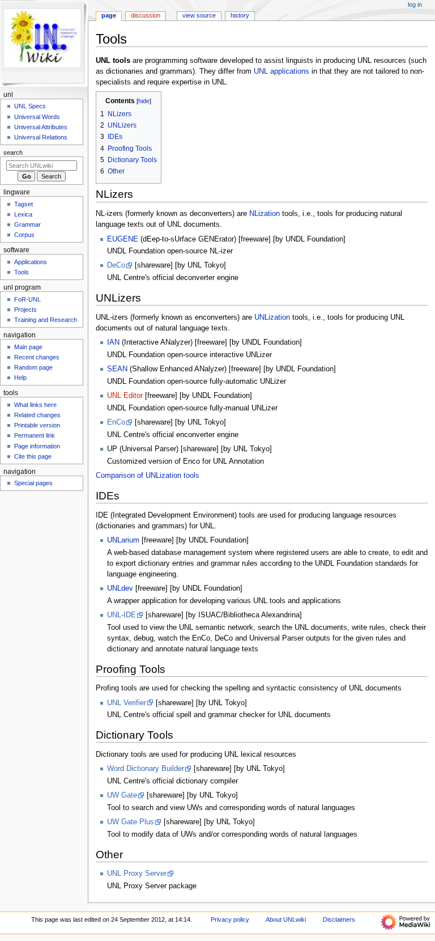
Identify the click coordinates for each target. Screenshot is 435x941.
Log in (415, 4)
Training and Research (45, 319)
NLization (264, 214)
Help (20, 377)
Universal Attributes (40, 127)
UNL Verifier (126, 703)
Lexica (23, 214)
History (240, 15)
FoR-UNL (27, 299)
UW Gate (122, 795)
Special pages (33, 483)
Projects (25, 309)
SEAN (117, 369)
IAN (113, 342)
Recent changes (36, 357)
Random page (33, 367)
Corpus (24, 234)
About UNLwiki (286, 919)
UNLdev (120, 588)
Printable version (37, 425)
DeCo (116, 265)
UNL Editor (125, 396)
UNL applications (281, 71)
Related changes (37, 415)
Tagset (23, 204)
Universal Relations (40, 137)
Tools (21, 272)
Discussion (145, 15)
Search (13, 152)
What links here (35, 404)
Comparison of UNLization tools (147, 476)
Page (108, 15)
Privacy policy (230, 919)
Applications (30, 261)
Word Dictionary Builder (145, 769)
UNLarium (123, 540)
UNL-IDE (121, 615)
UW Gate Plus (130, 822)
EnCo (116, 422)
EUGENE (122, 239)
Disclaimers (339, 919)
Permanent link (34, 435)
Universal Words (37, 116)
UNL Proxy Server (137, 874)
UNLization (272, 317)
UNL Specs (30, 106)
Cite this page (33, 456)
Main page (28, 347)
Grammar (27, 224)
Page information (37, 446)
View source (199, 15)
